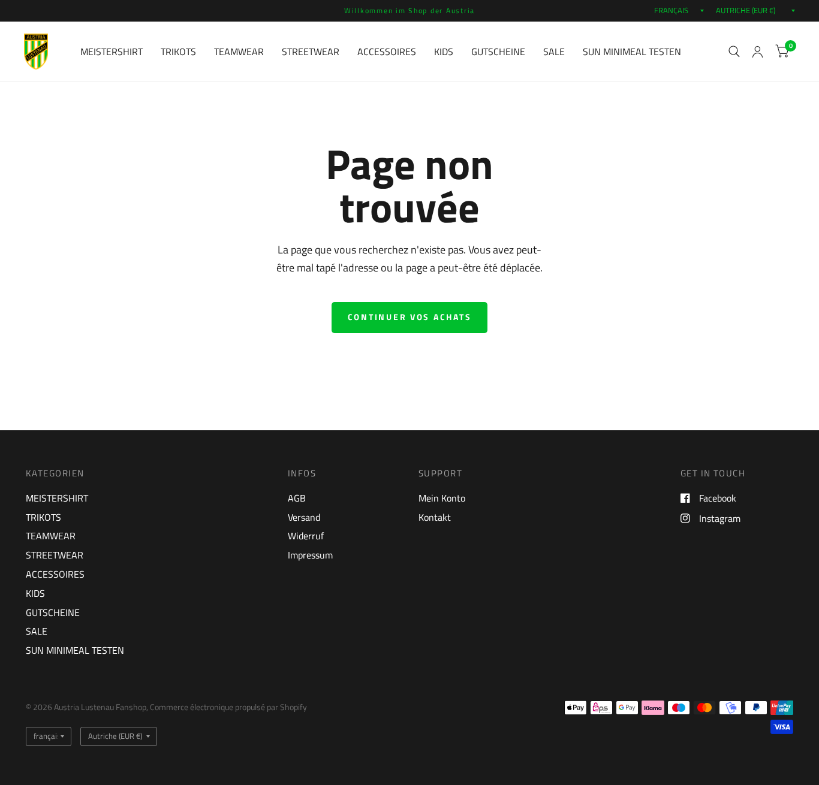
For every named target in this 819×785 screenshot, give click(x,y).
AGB (297, 498)
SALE (554, 51)
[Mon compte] (757, 51)
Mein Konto (441, 498)
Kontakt (434, 517)
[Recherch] (734, 51)
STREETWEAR (310, 51)
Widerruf (306, 536)
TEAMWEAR (239, 51)
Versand (304, 517)
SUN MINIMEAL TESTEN (632, 51)
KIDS (443, 51)
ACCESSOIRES (386, 51)
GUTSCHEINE (498, 51)
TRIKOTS (178, 51)
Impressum (310, 555)
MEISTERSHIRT (111, 51)
